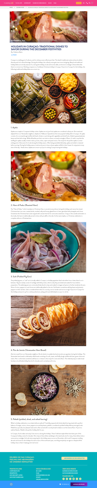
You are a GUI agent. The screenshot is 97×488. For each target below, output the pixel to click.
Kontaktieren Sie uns (43, 475)
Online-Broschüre (42, 479)
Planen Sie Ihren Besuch (39, 3)
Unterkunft (27, 3)
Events (38, 477)
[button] (9, 3)
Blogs (50, 3)
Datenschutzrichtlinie (69, 471)
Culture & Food (20, 7)
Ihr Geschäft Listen (16, 475)
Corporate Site (15, 471)
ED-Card (79, 3)
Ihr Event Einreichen (16, 477)
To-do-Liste (19, 3)
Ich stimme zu (65, 484)
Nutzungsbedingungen (70, 473)
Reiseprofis (13, 473)
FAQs (55, 3)
